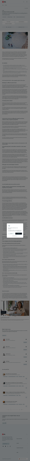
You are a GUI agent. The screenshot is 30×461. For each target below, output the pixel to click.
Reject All (11, 233)
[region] (15, 230)
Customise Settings (15, 235)
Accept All (19, 233)
